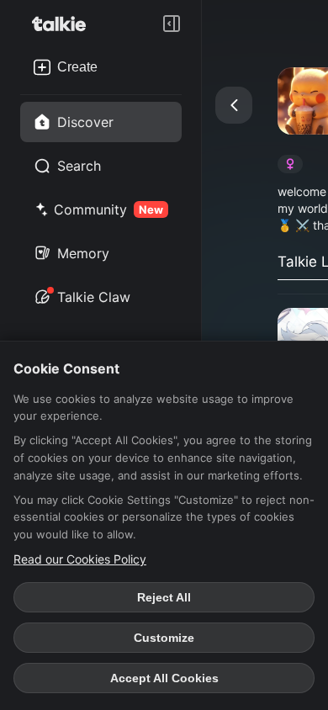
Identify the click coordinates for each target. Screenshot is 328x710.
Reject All (164, 597)
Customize (164, 637)
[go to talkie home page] (64, 23)
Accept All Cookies (164, 678)
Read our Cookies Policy (79, 559)
